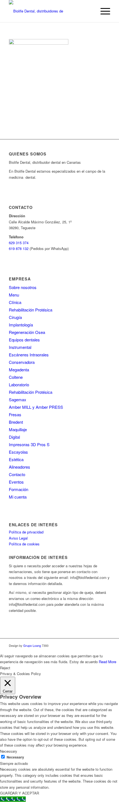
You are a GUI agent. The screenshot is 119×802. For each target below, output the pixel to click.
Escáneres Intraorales (29, 354)
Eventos (16, 482)
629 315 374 (19, 242)
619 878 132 (19, 248)
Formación (18, 489)
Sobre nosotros (23, 287)
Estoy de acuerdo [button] (83, 661)
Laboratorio (19, 384)
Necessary (15, 757)
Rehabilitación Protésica (30, 310)
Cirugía (15, 317)
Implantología (21, 325)
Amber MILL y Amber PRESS (36, 407)
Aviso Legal (18, 538)
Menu (14, 295)
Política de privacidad (26, 532)
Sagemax (17, 399)
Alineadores (19, 467)
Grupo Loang (32, 645)
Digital (14, 437)
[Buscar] (89, 11)
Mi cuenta (18, 497)
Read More (107, 661)
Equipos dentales (24, 340)
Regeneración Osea (27, 332)
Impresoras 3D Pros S (29, 444)
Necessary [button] (8, 751)
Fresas (15, 414)
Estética (16, 459)
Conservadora (22, 362)
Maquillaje (18, 429)
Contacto (17, 474)
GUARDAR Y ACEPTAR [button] (19, 793)
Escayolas (18, 452)
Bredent (16, 422)
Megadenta (19, 369)
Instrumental (20, 347)
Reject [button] (5, 667)
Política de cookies (24, 543)
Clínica (15, 302)
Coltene (16, 377)
